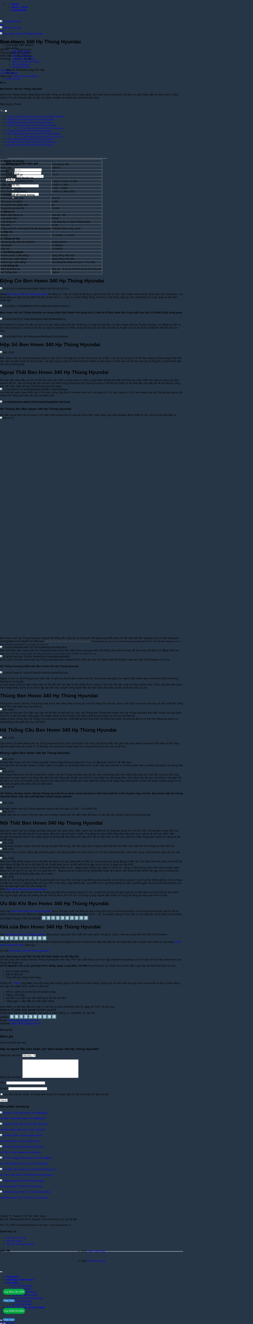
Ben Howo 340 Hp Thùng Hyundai (27, 294)
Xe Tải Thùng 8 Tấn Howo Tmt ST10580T (24, 1163)
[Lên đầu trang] (1, 1271)
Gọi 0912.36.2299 (14, 1291)
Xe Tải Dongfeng (20, 64)
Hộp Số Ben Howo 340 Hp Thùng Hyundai (30, 122)
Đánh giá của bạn (11, 1055)
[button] (13, 78)
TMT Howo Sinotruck (25, 76)
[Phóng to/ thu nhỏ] (1, 1320)
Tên (3, 1082)
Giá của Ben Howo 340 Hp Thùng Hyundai (30, 145)
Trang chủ (12, 1276)
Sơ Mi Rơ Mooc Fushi (24, 1295)
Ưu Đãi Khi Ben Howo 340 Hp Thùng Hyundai (32, 142)
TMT (17, 983)
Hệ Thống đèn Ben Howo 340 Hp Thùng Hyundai (43, 128)
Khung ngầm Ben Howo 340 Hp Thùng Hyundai (43, 137)
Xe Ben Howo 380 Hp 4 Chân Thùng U (22, 1129)
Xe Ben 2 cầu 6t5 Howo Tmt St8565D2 (22, 1118)
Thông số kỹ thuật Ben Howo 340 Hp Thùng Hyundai (35, 116)
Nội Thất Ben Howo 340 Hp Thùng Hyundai (31, 139)
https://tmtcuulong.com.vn (26, 1023)
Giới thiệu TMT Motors (20, 45)
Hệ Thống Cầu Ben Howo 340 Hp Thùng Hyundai (34, 133)
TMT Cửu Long (96, 1251)
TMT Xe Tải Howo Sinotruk (20, 1244)
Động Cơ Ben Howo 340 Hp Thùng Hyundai (31, 119)
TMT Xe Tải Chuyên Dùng (25, 61)
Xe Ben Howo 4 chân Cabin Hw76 (20, 1141)
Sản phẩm (12, 48)
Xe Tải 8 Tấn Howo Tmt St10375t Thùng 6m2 (26, 1175)
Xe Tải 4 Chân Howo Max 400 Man (20, 1152)
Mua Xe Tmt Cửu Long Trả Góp (25, 69)
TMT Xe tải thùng (22, 1285)
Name (10, 169)
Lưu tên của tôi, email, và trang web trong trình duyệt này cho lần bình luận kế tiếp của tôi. (56, 1094)
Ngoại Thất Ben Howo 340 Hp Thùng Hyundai (32, 125)
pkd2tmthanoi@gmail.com (23, 1020)
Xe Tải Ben (17, 1241)
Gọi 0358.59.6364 (14, 1310)
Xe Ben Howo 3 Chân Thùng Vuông (21, 1186)
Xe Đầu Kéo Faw (21, 67)
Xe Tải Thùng (18, 1238)
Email (10, 172)
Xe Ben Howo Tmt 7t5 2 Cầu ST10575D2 (24, 1197)
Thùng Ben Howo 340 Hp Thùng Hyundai (29, 130)
